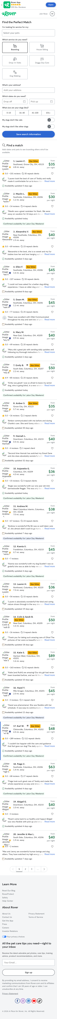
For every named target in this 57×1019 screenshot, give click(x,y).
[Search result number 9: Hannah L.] (28, 448)
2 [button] (25, 869)
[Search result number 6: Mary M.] (28, 344)
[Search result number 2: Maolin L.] (28, 209)
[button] (1, 4)
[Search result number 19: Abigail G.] (28, 814)
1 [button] (19, 869)
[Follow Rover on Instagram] (22, 1000)
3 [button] (31, 869)
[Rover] (9, 14)
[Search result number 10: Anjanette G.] (28, 483)
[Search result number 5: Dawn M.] (28, 312)
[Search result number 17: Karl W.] (28, 741)
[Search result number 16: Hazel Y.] (28, 703)
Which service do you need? (14, 39)
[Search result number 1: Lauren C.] (28, 173)
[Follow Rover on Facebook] (17, 1000)
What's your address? (11, 85)
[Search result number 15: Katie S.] (28, 666)
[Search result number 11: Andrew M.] (28, 522)
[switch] (51, 120)
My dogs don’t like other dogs (15, 126)
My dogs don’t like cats (12, 120)
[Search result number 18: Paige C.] (28, 779)
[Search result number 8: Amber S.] (28, 415)
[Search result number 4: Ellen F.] (28, 279)
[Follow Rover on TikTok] (39, 1000)
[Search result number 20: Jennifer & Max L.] (28, 846)
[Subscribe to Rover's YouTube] (34, 1000)
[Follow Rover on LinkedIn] (28, 1000)
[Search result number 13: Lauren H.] (28, 596)
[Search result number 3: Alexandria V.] (28, 245)
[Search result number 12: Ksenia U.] (28, 561)
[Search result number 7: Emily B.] (28, 380)
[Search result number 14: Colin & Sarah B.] (28, 631)
